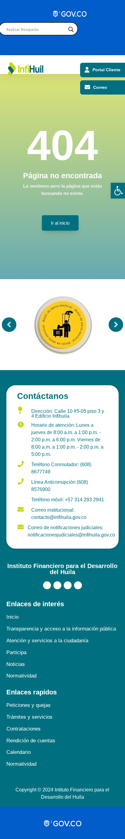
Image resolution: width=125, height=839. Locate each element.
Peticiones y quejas (28, 705)
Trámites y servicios (29, 717)
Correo (100, 87)
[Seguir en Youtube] (78, 585)
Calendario (18, 752)
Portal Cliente (106, 69)
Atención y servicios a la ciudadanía (47, 640)
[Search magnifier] (70, 29)
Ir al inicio (60, 223)
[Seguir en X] (57, 585)
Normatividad (21, 676)
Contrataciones (23, 729)
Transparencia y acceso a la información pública (61, 629)
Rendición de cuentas (30, 741)
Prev (9, 324)
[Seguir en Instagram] (68, 585)
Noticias (15, 664)
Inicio (12, 617)
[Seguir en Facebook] (47, 585)
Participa (16, 652)
